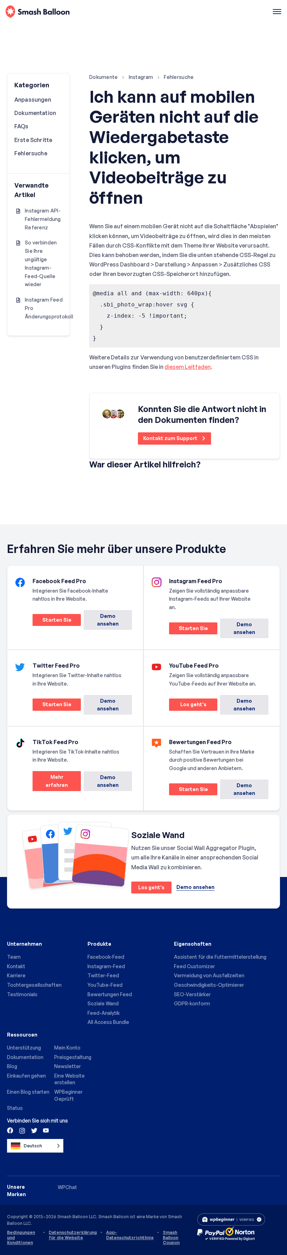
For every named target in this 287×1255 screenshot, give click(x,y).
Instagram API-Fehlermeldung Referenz (43, 219)
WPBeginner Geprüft (68, 1095)
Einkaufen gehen (26, 1076)
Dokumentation (35, 112)
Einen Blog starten (28, 1092)
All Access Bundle (108, 1022)
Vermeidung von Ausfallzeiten (209, 975)
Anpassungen (32, 99)
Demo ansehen (108, 620)
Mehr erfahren (50, 782)
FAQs (21, 126)
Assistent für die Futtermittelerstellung (220, 957)
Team (14, 957)
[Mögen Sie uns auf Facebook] (10, 1130)
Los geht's (187, 705)
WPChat (67, 1187)
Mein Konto (67, 1048)
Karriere (16, 975)
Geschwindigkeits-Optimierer (209, 985)
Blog (12, 1066)
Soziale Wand (103, 1003)
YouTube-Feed (105, 985)
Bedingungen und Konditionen (21, 1237)
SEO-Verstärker (192, 994)
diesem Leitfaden (187, 366)
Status (15, 1108)
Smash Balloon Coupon (171, 1237)
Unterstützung (24, 1048)
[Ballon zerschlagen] (38, 12)
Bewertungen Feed (110, 994)
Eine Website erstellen (69, 1079)
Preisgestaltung (72, 1057)
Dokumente (103, 77)
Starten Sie (52, 621)
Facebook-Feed (106, 957)
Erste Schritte (33, 139)
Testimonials (22, 994)
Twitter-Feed (103, 975)
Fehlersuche (179, 77)
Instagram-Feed (106, 966)
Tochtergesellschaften (34, 985)
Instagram (141, 77)
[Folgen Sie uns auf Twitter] (33, 1130)
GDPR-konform (192, 1003)
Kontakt (16, 966)
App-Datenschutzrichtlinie (130, 1235)
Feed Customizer (194, 966)
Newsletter (67, 1066)
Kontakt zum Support (170, 438)
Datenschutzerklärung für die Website (73, 1235)
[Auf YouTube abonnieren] (45, 1130)
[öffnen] (277, 12)
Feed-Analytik (104, 1013)
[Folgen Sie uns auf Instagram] (22, 1130)
